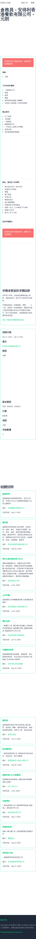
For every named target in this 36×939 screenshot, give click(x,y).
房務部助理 (7, 827)
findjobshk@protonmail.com (11, 932)
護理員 (5, 522)
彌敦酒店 (11, 838)
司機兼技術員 (7, 650)
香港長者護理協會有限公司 (18, 544)
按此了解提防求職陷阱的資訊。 (14, 320)
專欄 (32, 3)
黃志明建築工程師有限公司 (18, 607)
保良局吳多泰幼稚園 (15, 664)
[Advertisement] (18, 38)
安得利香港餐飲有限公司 (11, 346)
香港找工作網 (5, 3)
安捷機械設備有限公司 (16, 508)
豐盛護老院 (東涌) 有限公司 (18, 760)
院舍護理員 (7, 749)
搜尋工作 (24, 3)
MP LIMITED (12, 786)
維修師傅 (6, 494)
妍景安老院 (12, 734)
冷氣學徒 (6, 801)
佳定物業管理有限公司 (16, 862)
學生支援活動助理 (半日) (12, 559)
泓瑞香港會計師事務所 (16, 635)
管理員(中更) (7, 853)
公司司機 (6, 595)
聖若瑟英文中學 (13, 581)
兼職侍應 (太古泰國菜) (11, 775)
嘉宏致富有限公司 (14, 812)
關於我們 (3, 920)
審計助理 (6, 621)
